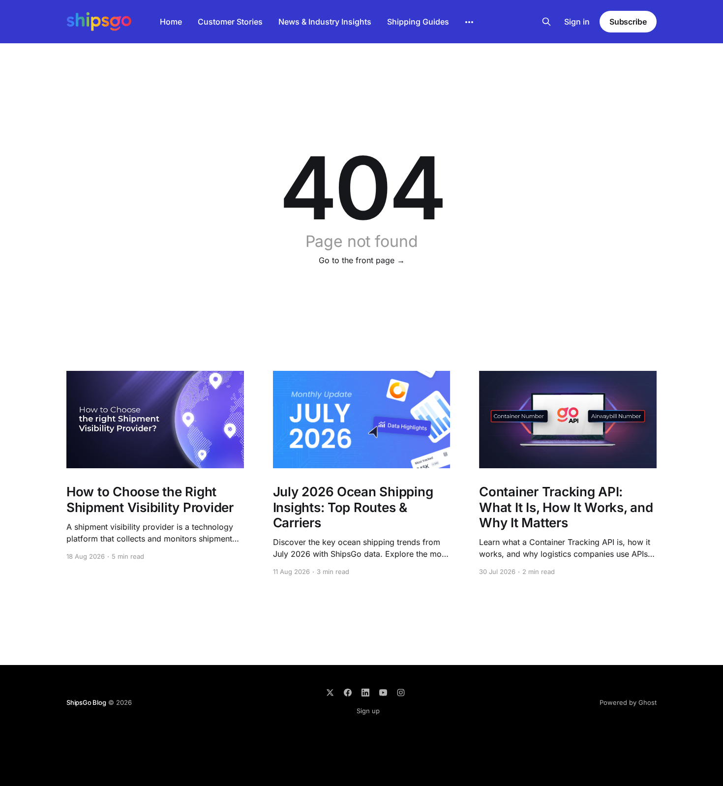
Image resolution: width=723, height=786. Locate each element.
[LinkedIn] (365, 692)
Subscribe (628, 22)
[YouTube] (383, 692)
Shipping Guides (418, 22)
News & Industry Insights (324, 22)
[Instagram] (401, 692)
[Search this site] (546, 22)
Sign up (368, 711)
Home (171, 22)
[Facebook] (348, 692)
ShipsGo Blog (86, 702)
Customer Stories (230, 22)
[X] (330, 692)
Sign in (577, 22)
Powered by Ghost (628, 702)
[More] (469, 22)
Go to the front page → (362, 260)
